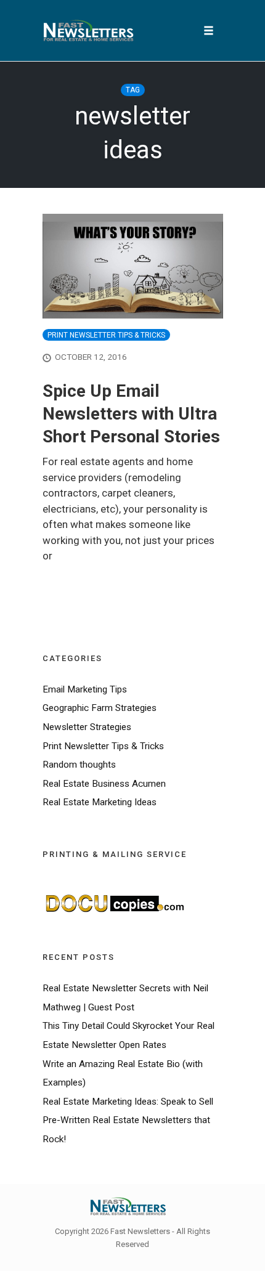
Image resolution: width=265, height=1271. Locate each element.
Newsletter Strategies (87, 727)
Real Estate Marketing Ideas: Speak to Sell (128, 1101)
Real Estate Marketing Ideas (100, 802)
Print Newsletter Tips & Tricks (106, 335)
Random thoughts (79, 764)
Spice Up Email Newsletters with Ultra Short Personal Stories (131, 414)
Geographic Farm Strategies (100, 707)
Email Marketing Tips (85, 689)
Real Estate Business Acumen (104, 783)
